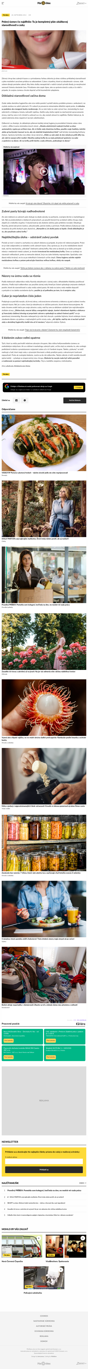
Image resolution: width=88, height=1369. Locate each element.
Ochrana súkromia (44, 1331)
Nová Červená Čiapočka (12, 1261)
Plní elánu (5, 15)
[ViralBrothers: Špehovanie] (66, 1246)
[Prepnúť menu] (3, 3)
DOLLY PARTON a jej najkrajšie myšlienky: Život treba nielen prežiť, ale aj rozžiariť (37, 1197)
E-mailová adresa (11, 1157)
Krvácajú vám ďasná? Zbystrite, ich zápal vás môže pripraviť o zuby (52, 203)
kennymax (41, 1356)
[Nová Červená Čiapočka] (22, 1246)
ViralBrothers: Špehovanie (57, 1261)
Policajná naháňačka (33, 1293)
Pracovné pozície (10, 1024)
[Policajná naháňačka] (44, 1277)
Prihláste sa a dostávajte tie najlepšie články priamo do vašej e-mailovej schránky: (42, 1152)
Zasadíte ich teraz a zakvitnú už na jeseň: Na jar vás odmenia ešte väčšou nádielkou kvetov (37, 1209)
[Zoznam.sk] (81, 3)
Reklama (44, 1336)
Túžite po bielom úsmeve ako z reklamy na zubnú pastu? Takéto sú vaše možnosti (52, 268)
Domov (44, 1341)
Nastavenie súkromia (44, 1321)
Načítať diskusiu (75, 400)
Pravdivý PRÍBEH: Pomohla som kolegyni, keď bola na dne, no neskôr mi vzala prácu (44, 1190)
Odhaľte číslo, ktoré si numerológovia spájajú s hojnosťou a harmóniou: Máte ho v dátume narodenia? (40, 1215)
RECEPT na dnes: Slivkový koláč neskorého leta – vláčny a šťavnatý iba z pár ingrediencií (36, 1203)
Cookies (44, 1316)
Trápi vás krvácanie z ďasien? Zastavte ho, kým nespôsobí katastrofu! (52, 330)
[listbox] (79, 1183)
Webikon (54, 1356)
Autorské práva (44, 1326)
